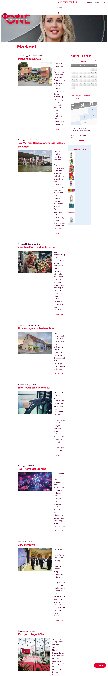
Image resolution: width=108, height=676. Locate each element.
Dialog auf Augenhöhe (31, 634)
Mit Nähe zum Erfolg (29, 58)
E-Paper (100, 665)
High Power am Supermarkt (34, 387)
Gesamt (89, 3)
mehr (57, 129)
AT (81, 3)
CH (78, 3)
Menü (96, 16)
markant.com (100, 2)
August (84, 61)
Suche (60, 8)
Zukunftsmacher (27, 544)
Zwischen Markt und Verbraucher (37, 247)
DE (84, 3)
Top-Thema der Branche (32, 468)
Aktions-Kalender (81, 55)
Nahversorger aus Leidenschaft (36, 328)
